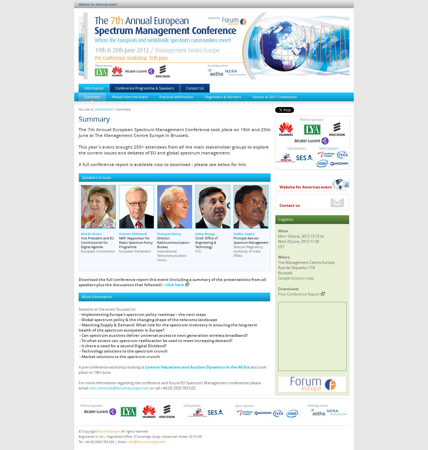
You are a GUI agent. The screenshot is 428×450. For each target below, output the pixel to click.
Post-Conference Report (299, 294)
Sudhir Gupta (244, 234)
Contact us (290, 205)
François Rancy (169, 234)
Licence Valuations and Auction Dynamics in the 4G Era (197, 367)
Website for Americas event (98, 4)
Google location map (296, 278)
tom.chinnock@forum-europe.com (119, 388)
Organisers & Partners (223, 97)
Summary (92, 97)
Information (93, 88)
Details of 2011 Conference (275, 97)
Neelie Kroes (91, 234)
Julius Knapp (205, 234)
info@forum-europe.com (146, 442)
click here (174, 284)
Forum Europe (108, 431)
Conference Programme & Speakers (144, 88)
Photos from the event (130, 97)
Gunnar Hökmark (133, 234)
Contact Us (195, 88)
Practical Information (176, 97)
